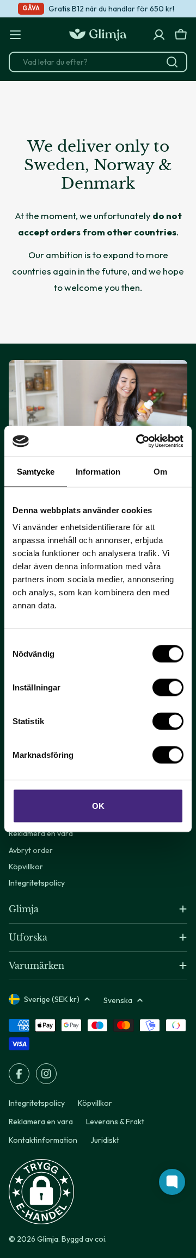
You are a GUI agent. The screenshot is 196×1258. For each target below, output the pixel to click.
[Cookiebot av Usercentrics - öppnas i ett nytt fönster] (138, 441)
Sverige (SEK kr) (51, 999)
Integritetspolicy (37, 1103)
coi (100, 1239)
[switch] (167, 687)
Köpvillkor (95, 1103)
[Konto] (159, 34)
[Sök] (172, 61)
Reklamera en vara (41, 1121)
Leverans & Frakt (115, 1121)
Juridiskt (104, 1140)
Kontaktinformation (43, 1140)
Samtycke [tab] (35, 471)
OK (98, 806)
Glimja (47, 1239)
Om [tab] (160, 471)
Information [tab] (98, 471)
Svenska (117, 1000)
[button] (41, 1191)
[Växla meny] (15, 34)
